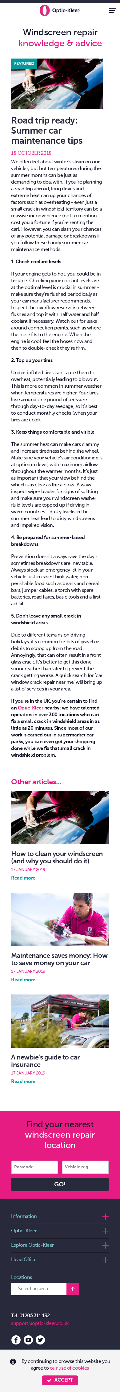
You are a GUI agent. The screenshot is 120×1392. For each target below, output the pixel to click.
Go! (60, 1185)
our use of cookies (69, 1368)
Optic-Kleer (30, 708)
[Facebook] (16, 1338)
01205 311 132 (34, 1316)
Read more (23, 878)
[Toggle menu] (112, 10)
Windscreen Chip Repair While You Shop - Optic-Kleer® (60, 10)
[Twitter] (40, 1338)
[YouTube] (28, 1338)
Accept (63, 1380)
